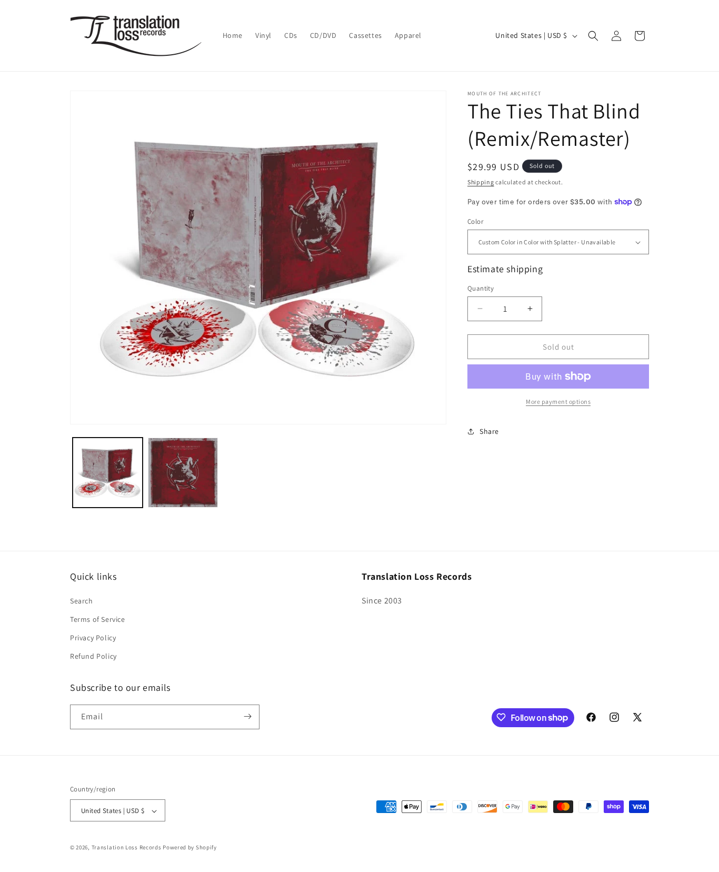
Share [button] (489, 430)
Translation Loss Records (127, 847)
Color (475, 221)
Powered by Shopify (190, 847)
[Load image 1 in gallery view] (108, 473)
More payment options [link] (558, 401)
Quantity (480, 287)
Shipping (480, 182)
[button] (593, 35)
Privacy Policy (93, 637)
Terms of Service (97, 618)
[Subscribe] (247, 716)
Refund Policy (93, 656)
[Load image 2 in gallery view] (183, 473)
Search (81, 600)
